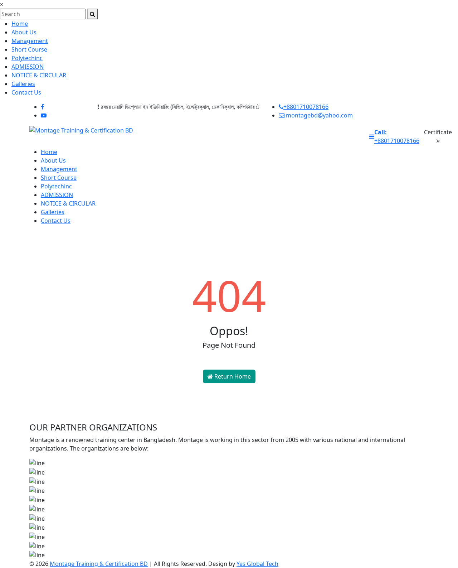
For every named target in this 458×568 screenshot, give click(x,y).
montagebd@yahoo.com (318, 115)
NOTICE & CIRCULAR (38, 75)
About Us (23, 32)
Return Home (232, 376)
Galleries (23, 84)
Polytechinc (27, 58)
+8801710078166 (305, 107)
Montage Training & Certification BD (99, 564)
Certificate (438, 132)
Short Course (29, 49)
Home (19, 24)
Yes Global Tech (257, 564)
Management (29, 41)
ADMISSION (27, 67)
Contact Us (26, 92)
